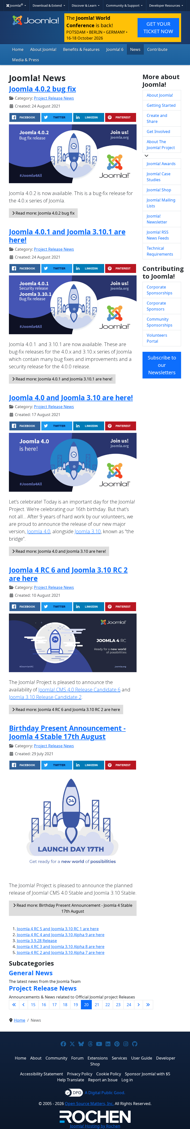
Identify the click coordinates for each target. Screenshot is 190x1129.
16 (44, 1004)
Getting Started (161, 105)
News (135, 49)
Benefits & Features (81, 49)
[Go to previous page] (23, 1004)
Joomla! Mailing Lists (161, 203)
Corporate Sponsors (156, 306)
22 (107, 1004)
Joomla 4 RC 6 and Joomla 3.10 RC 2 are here (68, 574)
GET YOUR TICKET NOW (158, 28)
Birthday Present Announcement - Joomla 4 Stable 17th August (67, 732)
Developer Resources (165, 5)
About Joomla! (43, 49)
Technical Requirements (160, 251)
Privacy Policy (79, 1074)
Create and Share (157, 118)
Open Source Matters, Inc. (89, 1103)
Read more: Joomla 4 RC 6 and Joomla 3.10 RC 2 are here (67, 709)
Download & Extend (48, 5)
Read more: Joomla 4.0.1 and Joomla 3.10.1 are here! (63, 379)
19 (75, 1004)
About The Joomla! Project (161, 144)
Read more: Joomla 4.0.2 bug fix (44, 213)
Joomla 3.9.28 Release (37, 940)
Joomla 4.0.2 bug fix (42, 88)
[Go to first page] (14, 1004)
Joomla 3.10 (88, 531)
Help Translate (70, 1080)
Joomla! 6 (114, 49)
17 (54, 1004)
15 (33, 1004)
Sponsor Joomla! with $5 (147, 1074)
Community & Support (123, 5)
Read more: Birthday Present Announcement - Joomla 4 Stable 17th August (74, 908)
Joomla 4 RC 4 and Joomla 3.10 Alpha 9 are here (60, 934)
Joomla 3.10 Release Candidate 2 (45, 697)
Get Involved (158, 131)
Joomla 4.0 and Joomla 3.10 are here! (71, 397)
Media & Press (25, 60)
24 (129, 1004)
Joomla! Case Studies (158, 176)
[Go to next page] (138, 1004)
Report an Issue (103, 1080)
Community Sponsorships (159, 322)
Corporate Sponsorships (159, 290)
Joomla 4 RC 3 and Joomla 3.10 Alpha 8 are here (60, 946)
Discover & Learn (84, 5)
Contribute (157, 49)
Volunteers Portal (157, 338)
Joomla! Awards (161, 163)
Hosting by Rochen (95, 1126)
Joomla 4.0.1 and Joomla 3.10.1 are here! (67, 236)
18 (65, 1004)
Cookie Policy (108, 1074)
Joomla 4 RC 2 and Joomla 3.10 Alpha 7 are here (60, 952)
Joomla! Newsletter (157, 219)
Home (18, 49)
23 (118, 1004)
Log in (127, 1080)
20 (86, 1004)
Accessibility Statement (41, 1074)
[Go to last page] (148, 1004)
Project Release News (54, 98)
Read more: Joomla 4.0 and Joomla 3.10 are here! (60, 551)
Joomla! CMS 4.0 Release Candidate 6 (79, 689)
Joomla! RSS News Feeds (158, 235)
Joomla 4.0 (38, 531)
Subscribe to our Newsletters (162, 365)
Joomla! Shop (159, 190)
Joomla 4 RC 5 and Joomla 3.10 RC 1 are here (58, 928)
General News (31, 973)
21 (97, 1004)
